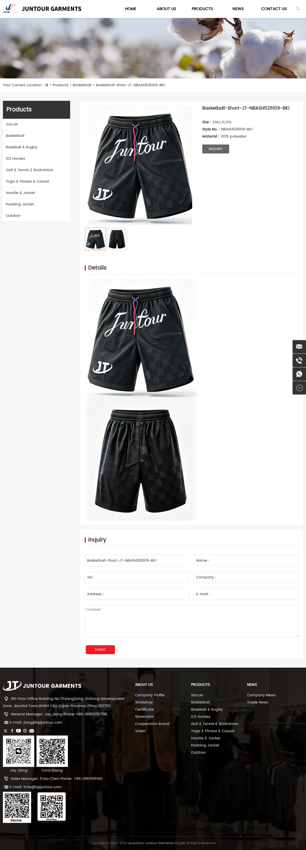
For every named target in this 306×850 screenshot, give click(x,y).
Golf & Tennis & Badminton (29, 170)
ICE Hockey (15, 159)
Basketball (82, 85)
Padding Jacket (20, 204)
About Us (166, 9)
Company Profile (150, 695)
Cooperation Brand (152, 724)
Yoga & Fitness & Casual (27, 181)
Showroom (144, 717)
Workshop (144, 702)
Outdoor (13, 216)
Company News (261, 695)
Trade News (257, 702)
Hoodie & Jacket (20, 193)
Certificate (144, 709)
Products (202, 9)
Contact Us (274, 9)
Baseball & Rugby (21, 147)
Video (140, 731)
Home (130, 9)
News (238, 9)
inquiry (216, 149)
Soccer (12, 124)
